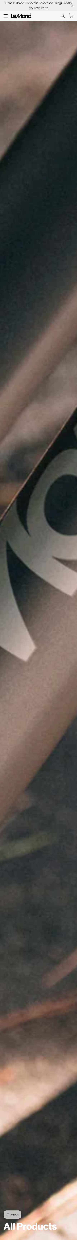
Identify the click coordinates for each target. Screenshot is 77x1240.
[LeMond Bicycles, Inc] (21, 15)
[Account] (63, 16)
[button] (6, 16)
